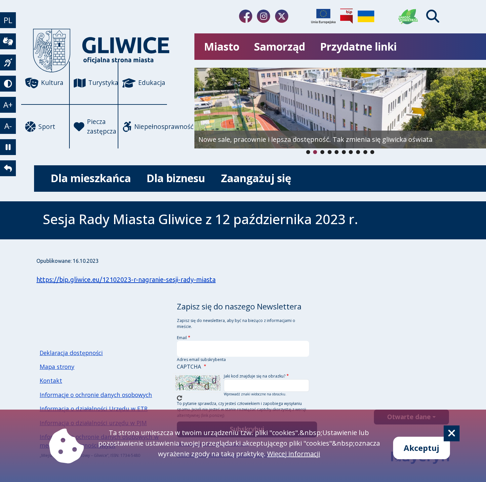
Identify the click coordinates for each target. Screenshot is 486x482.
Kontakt (51, 380)
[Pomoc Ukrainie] (366, 16)
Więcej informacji (293, 453)
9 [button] (372, 152)
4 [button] (337, 152)
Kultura (52, 82)
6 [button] (351, 152)
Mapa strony (57, 367)
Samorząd (279, 46)
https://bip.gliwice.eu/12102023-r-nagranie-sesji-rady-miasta (126, 279)
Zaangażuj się (256, 178)
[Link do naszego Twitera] (281, 16)
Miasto (221, 46)
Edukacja (151, 82)
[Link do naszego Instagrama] (263, 16)
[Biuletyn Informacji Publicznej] (346, 16)
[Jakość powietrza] (408, 16)
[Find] (432, 16)
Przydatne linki (358, 46)
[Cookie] (452, 433)
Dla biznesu (175, 178)
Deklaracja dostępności (71, 353)
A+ (8, 104)
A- (8, 125)
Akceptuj (421, 447)
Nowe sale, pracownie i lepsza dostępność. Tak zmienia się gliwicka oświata (315, 139)
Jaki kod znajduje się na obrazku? (254, 376)
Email (182, 338)
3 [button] (330, 152)
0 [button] (308, 152)
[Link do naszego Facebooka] (245, 16)
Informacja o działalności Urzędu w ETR (93, 409)
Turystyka (103, 82)
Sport (46, 126)
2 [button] (322, 152)
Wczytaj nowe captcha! (179, 398)
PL (8, 20)
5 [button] (344, 152)
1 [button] (315, 152)
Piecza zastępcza (101, 126)
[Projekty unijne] (323, 16)
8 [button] (365, 152)
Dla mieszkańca (91, 178)
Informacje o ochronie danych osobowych (96, 395)
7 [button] (358, 152)
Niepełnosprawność (150, 126)
